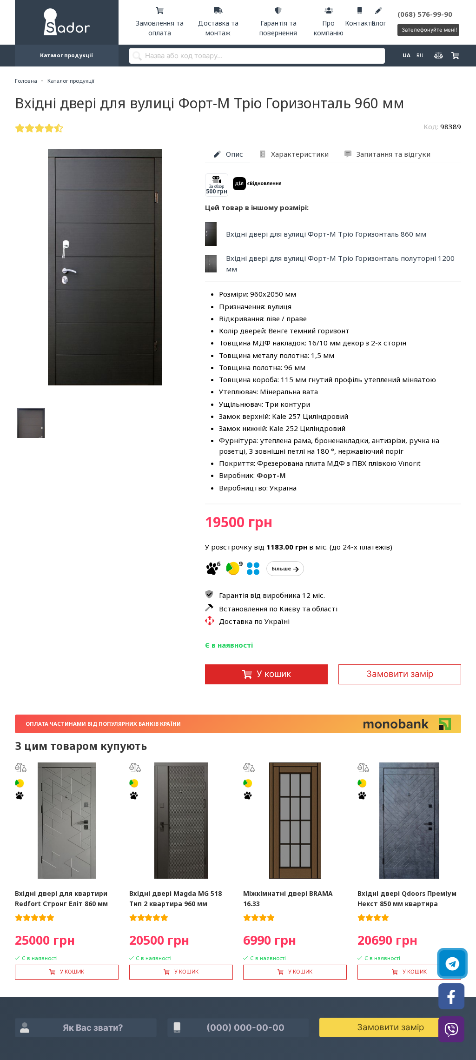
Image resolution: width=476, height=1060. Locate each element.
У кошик (274, 674)
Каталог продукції (66, 55)
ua (406, 55)
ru (419, 55)
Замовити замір (399, 674)
